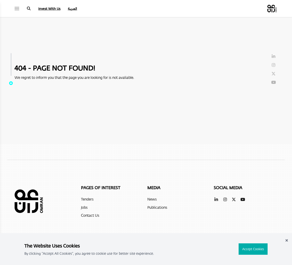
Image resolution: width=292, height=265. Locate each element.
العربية (72, 8)
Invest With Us (49, 8)
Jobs (84, 207)
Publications (157, 207)
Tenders (87, 199)
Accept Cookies (253, 249)
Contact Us (90, 215)
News (152, 199)
